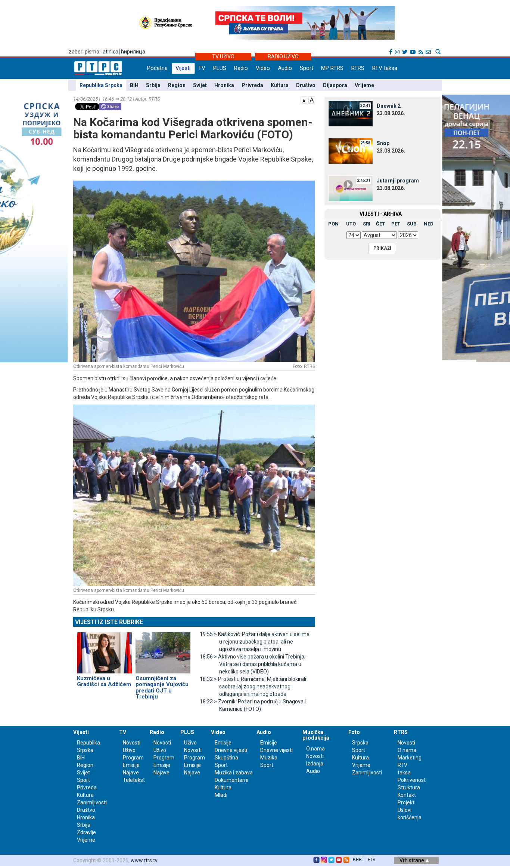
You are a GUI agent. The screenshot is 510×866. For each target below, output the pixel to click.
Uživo (129, 750)
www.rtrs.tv (144, 860)
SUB (412, 224)
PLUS (219, 68)
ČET (380, 224)
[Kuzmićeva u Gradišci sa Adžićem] (104, 649)
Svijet (200, 85)
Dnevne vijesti (231, 750)
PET (395, 224)
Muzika (268, 758)
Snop (383, 143)
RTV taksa (384, 68)
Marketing (410, 758)
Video (263, 68)
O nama (315, 749)
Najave (131, 773)
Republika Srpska (101, 85)
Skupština (226, 758)
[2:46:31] (350, 188)
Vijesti (182, 68)
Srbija (153, 85)
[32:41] (350, 113)
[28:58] (350, 151)
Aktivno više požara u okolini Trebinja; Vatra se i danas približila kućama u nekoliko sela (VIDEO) (252, 664)
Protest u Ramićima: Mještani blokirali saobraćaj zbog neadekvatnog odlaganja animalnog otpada (253, 686)
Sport (306, 68)
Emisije (131, 765)
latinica (110, 52)
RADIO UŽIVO (283, 56)
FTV (372, 859)
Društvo (305, 85)
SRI (366, 224)
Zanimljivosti (92, 802)
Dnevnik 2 (389, 106)
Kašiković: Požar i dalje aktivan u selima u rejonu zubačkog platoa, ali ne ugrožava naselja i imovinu (255, 641)
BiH (134, 85)
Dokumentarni (231, 780)
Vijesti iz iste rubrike (109, 622)
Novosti (131, 743)
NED (428, 224)
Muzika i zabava (234, 773)
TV (201, 68)
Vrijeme (364, 85)
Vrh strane (412, 860)
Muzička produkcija (315, 735)
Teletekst (134, 780)
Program (133, 758)
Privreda (252, 85)
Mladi (221, 795)
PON (333, 224)
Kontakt (407, 795)
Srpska (360, 743)
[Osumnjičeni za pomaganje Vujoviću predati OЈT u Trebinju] (163, 649)
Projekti (407, 802)
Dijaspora (335, 85)
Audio (285, 68)
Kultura (280, 85)
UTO (351, 224)
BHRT (358, 859)
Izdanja (314, 764)
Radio (241, 68)
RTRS (357, 68)
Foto (354, 732)
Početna (157, 68)
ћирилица (133, 52)
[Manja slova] (304, 99)
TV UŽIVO (223, 56)
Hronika (224, 85)
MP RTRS (332, 68)
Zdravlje (86, 832)
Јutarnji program (398, 181)
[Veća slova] (311, 99)
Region (177, 85)
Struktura (409, 787)
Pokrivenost (412, 780)
